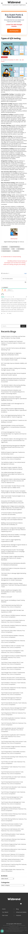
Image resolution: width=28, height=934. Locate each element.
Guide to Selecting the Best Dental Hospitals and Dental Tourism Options (13, 374)
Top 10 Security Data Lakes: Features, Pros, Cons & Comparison (13, 631)
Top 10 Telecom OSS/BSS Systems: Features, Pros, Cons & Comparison (13, 616)
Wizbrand (14, 2)
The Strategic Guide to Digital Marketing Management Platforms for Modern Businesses (12, 558)
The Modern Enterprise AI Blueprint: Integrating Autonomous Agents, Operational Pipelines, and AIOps (13, 398)
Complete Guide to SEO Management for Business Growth (12, 404)
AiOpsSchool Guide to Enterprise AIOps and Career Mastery (13, 569)
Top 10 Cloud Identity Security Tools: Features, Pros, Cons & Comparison (14, 703)
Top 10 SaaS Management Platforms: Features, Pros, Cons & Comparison (11, 698)
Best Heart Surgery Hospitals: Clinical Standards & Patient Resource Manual (11, 468)
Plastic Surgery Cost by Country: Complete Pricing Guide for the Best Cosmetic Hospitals (14, 491)
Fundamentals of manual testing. (12, 256)
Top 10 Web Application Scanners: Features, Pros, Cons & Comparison (13, 719)
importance (6, 249)
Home (3, 909)
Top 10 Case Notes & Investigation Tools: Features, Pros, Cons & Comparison (12, 651)
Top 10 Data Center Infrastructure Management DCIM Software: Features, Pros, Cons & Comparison (13, 808)
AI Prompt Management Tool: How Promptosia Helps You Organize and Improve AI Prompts (13, 433)
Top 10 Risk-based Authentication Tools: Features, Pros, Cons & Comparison (12, 860)
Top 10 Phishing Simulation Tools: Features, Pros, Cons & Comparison (13, 835)
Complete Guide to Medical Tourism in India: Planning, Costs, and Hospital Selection (13, 518)
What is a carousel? (6, 597)
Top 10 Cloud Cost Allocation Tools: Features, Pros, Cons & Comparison (13, 788)
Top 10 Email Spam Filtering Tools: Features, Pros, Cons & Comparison (13, 840)
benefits (5, 247)
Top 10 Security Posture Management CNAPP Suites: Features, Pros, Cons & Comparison (13, 708)
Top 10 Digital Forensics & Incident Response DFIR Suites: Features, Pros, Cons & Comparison (13, 657)
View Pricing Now (14, 30)
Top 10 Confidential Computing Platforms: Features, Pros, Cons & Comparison (12, 458)
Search (23, 326)
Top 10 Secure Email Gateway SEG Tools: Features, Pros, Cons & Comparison (12, 830)
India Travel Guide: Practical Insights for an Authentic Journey (13, 496)
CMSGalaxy (14, 925)
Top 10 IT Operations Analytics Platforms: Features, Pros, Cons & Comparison (12, 668)
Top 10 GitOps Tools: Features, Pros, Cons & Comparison (13, 767)
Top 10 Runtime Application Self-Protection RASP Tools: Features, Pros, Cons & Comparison (13, 736)
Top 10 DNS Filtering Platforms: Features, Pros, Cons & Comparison (14, 820)
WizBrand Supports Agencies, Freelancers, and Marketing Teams (13, 453)
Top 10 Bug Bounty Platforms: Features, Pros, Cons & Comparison (13, 713)
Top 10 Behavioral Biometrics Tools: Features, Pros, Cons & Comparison (13, 850)
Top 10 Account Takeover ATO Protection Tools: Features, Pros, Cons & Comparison (12, 855)
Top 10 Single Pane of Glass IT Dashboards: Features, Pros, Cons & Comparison (13, 673)
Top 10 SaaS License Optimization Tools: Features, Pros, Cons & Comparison (12, 693)
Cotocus (22, 930)
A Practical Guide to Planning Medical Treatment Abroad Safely (11, 513)
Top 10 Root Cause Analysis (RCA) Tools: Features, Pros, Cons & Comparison (12, 663)
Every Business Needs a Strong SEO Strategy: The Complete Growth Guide (13, 359)
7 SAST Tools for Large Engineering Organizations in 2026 (10, 540)
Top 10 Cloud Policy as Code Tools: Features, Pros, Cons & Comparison (13, 777)
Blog (17, 909)
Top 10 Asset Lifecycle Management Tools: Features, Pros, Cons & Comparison (13, 803)
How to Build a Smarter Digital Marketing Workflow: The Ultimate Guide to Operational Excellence (13, 410)
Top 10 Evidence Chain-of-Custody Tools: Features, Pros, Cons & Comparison (12, 646)
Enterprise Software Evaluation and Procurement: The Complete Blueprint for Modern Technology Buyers (13, 391)
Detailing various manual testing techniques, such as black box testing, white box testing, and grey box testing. (14, 262)
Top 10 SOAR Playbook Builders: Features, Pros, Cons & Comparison (12, 636)
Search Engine (6, 251)
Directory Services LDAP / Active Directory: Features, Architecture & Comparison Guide (13, 678)
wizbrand (4, 57)
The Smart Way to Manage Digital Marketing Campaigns (13, 574)
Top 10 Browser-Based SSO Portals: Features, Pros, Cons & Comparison (13, 688)
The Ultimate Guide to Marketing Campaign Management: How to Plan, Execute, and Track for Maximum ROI (13, 480)
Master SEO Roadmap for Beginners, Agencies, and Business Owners (11, 354)
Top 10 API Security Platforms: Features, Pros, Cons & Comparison (13, 724)
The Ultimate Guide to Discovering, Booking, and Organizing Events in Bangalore (13, 386)
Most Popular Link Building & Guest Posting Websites (13, 601)
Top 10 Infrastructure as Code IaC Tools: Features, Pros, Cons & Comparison (12, 772)
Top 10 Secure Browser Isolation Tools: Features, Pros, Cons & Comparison (11, 825)
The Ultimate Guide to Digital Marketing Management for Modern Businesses (12, 579)
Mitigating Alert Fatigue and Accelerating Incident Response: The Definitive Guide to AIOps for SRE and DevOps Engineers (13, 507)
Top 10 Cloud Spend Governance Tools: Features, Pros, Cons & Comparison (12, 782)
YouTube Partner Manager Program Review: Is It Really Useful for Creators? (14, 545)
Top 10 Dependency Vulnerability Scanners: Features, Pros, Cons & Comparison (13, 752)
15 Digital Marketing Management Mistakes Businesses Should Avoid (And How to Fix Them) (13, 447)
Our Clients (5, 912)
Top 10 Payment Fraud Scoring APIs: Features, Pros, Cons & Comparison (14, 865)
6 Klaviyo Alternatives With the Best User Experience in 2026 (12, 611)
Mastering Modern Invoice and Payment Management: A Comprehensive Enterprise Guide (13, 427)
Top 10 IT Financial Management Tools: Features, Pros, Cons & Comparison (12, 798)
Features (18, 915)
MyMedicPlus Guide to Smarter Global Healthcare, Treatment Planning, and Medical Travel (14, 585)
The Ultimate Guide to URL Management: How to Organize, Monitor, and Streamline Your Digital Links (14, 440)
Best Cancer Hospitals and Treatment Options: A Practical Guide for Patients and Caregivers (13, 343)
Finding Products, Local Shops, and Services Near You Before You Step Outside (13, 337)
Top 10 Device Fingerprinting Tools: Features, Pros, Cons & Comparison (13, 845)
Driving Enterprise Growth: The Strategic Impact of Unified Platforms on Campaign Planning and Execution (13, 551)
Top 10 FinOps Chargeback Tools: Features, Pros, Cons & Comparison (13, 793)
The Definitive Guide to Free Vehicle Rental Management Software (13, 463)
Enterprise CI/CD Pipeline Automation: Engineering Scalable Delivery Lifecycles (12, 502)
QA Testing (20, 249)
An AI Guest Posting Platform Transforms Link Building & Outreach (14, 421)
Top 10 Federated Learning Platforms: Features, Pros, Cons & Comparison (11, 606)
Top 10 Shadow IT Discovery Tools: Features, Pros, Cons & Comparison (13, 683)
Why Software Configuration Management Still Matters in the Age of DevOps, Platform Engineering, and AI (13, 529)
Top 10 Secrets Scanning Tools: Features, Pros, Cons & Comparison (14, 757)
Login (25, 273)
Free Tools (5, 915)
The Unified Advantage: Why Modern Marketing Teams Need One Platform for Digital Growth (12, 474)
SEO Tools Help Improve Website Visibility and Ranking (14, 364)
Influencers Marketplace (21, 912)
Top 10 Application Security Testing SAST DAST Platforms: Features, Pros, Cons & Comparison (12, 729)
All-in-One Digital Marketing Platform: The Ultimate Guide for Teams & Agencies (13, 416)
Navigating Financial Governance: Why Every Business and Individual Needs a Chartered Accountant (13, 380)
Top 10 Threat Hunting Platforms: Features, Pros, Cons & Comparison (13, 641)
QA (13, 249)
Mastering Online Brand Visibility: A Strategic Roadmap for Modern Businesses (13, 535)
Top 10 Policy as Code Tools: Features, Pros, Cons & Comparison (13, 762)
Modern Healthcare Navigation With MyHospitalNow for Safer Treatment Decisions (11, 591)
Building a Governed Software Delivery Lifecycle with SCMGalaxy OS (12, 523)
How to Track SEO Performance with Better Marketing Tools (13, 349)
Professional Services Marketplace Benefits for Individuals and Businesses (13, 564)
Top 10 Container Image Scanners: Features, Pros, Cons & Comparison (13, 747)
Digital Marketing (15, 247)
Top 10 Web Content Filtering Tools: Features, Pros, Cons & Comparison (13, 814)
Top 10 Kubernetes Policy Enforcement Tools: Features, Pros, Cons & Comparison (13, 742)
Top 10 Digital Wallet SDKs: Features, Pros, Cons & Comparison (12, 870)
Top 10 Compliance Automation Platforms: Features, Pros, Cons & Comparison (13, 621)
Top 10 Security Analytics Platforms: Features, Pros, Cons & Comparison (14, 626)
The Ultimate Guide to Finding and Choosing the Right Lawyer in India (13, 369)
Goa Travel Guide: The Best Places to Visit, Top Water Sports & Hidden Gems (13, 486)
